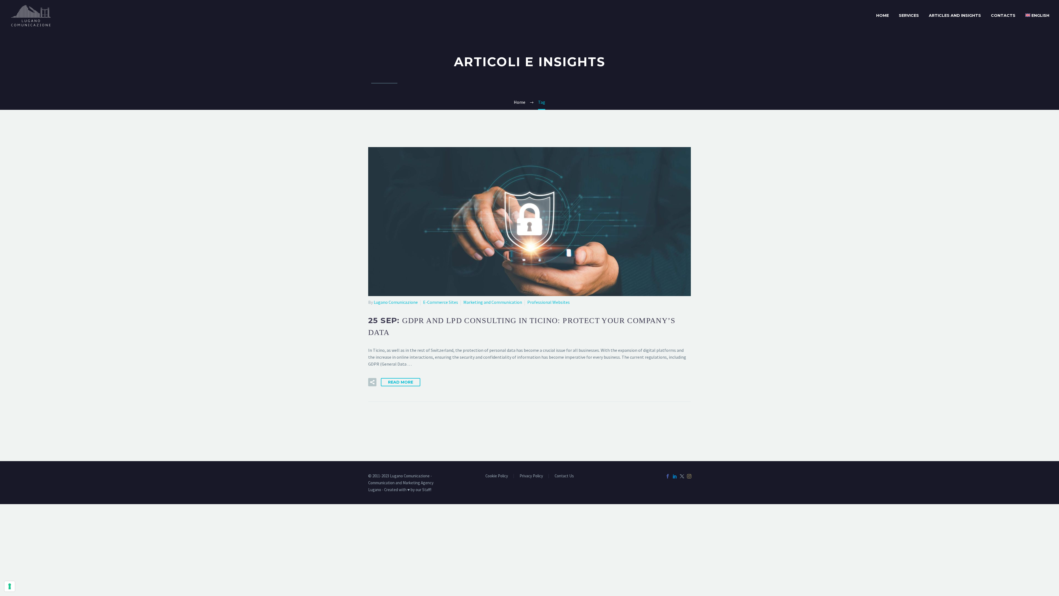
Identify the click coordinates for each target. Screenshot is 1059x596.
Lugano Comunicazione (396, 302)
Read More (400, 382)
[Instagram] (689, 476)
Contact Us (564, 476)
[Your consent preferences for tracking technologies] (9, 586)
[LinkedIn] (675, 476)
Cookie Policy (496, 476)
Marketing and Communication (492, 302)
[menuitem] (1037, 15)
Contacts (1003, 15)
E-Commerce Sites (440, 302)
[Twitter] (682, 476)
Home (882, 15)
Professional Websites (548, 302)
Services (909, 15)
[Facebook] (667, 476)
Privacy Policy (531, 476)
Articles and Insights (955, 15)
